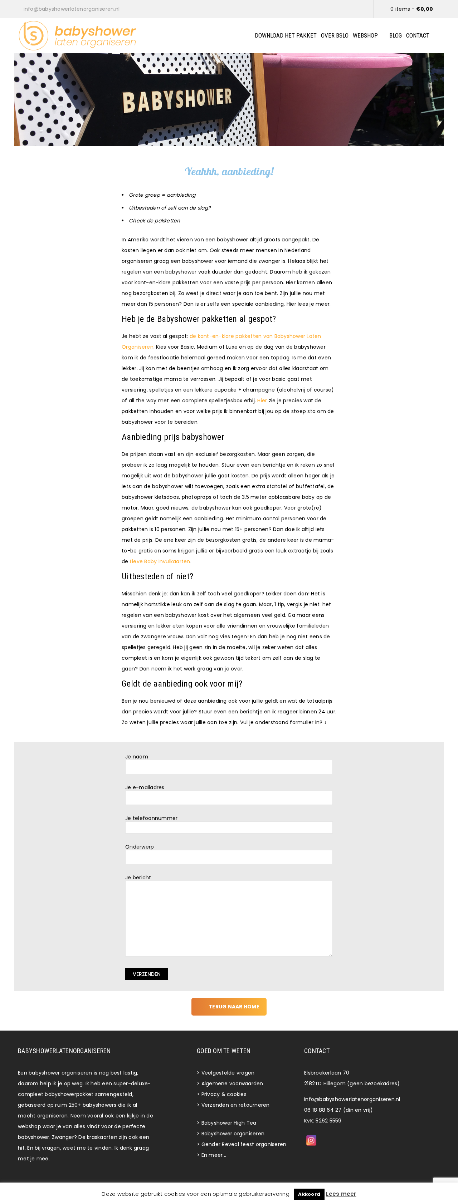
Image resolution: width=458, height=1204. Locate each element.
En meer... (213, 1155)
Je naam (136, 756)
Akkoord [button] (309, 1194)
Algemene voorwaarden (232, 1083)
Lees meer (341, 1194)
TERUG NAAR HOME (234, 1006)
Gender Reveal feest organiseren (244, 1144)
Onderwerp (139, 847)
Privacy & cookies (224, 1094)
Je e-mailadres (145, 787)
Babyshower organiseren (233, 1133)
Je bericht (138, 877)
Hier (262, 400)
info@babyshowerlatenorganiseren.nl (352, 1099)
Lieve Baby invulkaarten (160, 561)
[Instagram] (311, 1140)
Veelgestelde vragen (228, 1072)
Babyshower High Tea (229, 1122)
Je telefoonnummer (151, 818)
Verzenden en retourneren (235, 1105)
